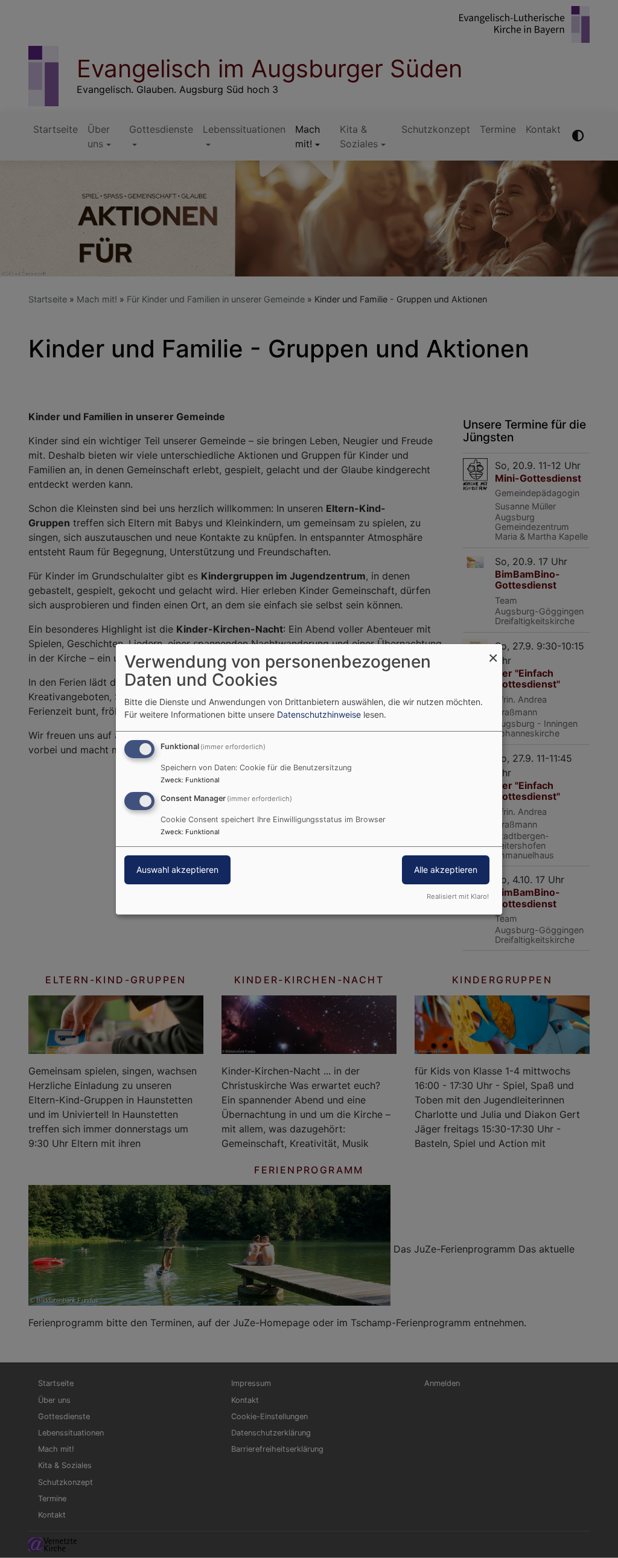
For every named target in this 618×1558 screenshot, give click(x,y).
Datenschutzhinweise (319, 714)
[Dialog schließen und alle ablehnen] (493, 651)
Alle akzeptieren (445, 869)
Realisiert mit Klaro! (458, 896)
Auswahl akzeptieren (177, 869)
